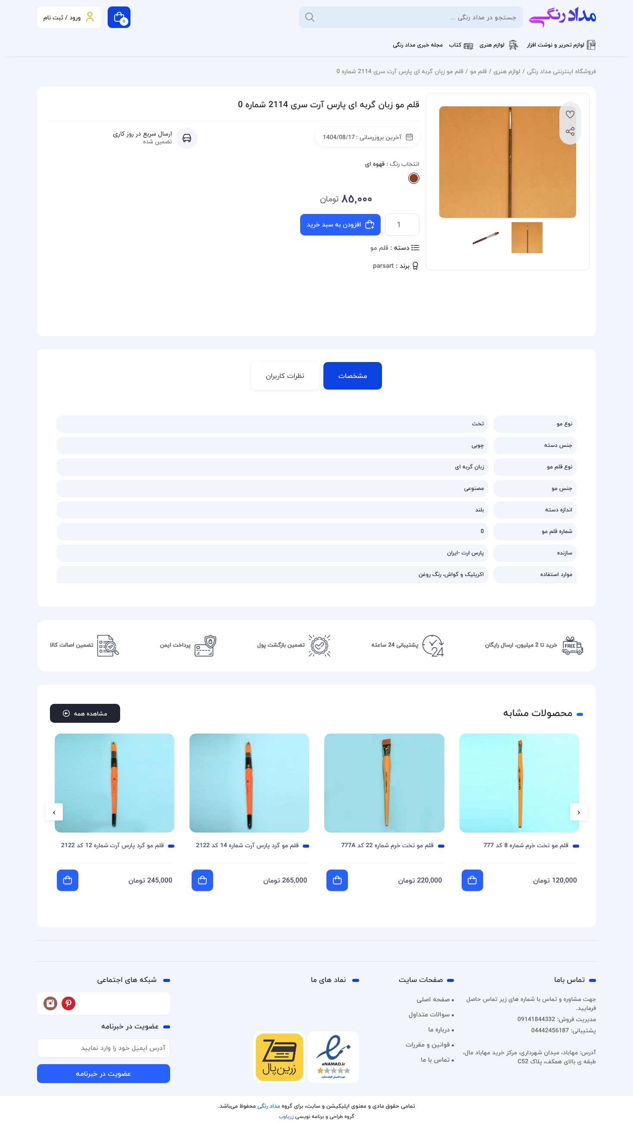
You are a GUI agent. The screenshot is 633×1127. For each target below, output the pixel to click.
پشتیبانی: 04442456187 (563, 1030)
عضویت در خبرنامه (103, 1074)
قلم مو (478, 71)
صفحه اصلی (433, 999)
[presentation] (578, 811)
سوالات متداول (429, 1014)
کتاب (455, 45)
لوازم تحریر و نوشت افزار (555, 45)
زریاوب (286, 1116)
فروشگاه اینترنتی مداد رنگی (561, 71)
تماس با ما (435, 1059)
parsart (383, 266)
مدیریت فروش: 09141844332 (557, 1019)
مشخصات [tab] (352, 376)
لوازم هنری (492, 45)
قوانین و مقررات (428, 1044)
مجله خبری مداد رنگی (418, 45)
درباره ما (439, 1029)
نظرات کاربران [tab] (285, 376)
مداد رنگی (269, 1106)
